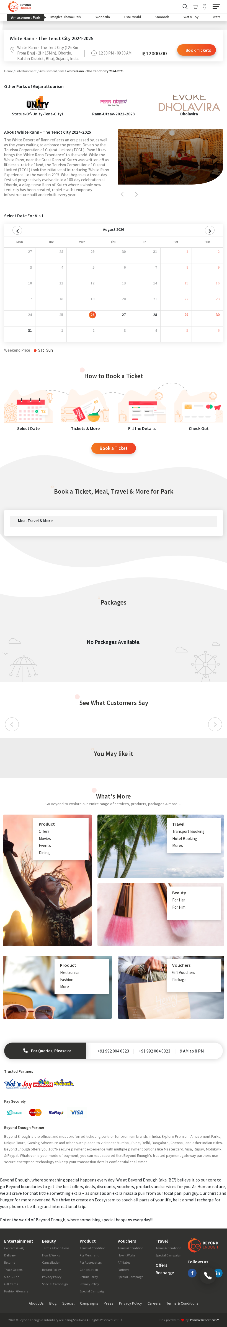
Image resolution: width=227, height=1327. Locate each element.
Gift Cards (11, 1284)
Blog (53, 1303)
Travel (162, 1241)
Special (68, 1303)
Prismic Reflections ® (204, 1320)
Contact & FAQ (14, 1248)
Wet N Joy (191, 17)
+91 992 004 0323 (113, 1051)
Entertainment (26, 71)
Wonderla (103, 17)
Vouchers (127, 1241)
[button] (122, 194)
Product (88, 1241)
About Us (36, 1303)
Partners (123, 1270)
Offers (161, 1265)
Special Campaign (55, 1284)
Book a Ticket (114, 448)
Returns (9, 1262)
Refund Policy (51, 1270)
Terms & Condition (92, 1248)
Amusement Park (27, 17)
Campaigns (89, 1303)
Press (109, 1303)
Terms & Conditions (55, 1248)
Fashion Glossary (16, 1291)
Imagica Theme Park (65, 17)
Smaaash (162, 17)
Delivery (10, 1255)
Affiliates (124, 1262)
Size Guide (11, 1277)
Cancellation (51, 1262)
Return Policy (89, 1277)
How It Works (51, 1255)
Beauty (49, 1241)
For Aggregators (91, 1262)
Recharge (165, 1272)
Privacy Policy (51, 1277)
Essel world (132, 17)
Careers (154, 1303)
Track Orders (13, 1270)
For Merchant (89, 1255)
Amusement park (51, 71)
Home (8, 71)
